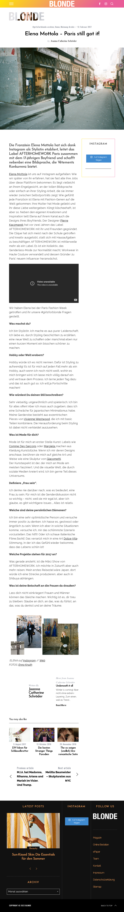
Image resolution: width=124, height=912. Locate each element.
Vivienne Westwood (37, 419)
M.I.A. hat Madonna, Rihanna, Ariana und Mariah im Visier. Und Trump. (30, 776)
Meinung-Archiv (67, 26)
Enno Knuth (25, 664)
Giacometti (54, 458)
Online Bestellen (101, 844)
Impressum (98, 872)
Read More (61, 705)
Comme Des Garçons (22, 446)
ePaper (96, 851)
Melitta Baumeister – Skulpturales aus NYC (58, 774)
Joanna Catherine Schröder (64, 40)
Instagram (29, 660)
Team (96, 858)
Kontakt (97, 865)
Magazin (97, 837)
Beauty (33, 848)
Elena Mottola (18, 174)
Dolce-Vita (70, 538)
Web (42, 660)
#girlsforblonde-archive (43, 26)
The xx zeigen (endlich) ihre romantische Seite (68, 751)
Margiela (50, 446)
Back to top (106, 906)
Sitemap (97, 886)
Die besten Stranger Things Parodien (44, 751)
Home (57, 26)
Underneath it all (64, 686)
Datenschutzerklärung (104, 879)
